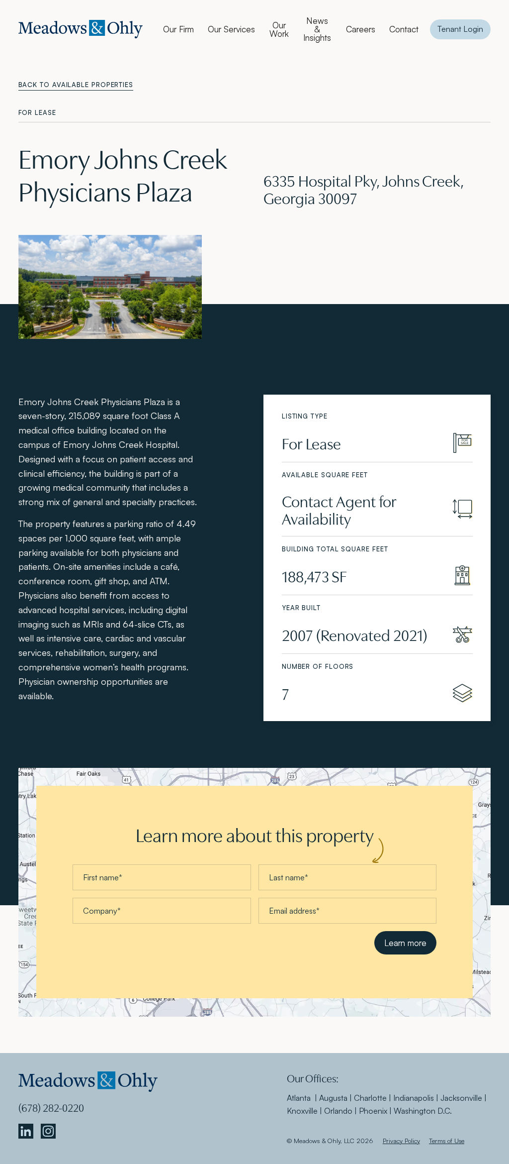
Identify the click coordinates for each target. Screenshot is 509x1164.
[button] (178, 29)
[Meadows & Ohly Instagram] (48, 1131)
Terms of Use (446, 1141)
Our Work (279, 29)
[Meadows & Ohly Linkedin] (25, 1131)
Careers (360, 29)
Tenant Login (460, 29)
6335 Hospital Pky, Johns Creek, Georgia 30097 (363, 188)
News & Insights (317, 29)
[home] (80, 29)
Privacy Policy (401, 1141)
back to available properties (75, 85)
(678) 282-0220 (51, 1107)
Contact (404, 29)
